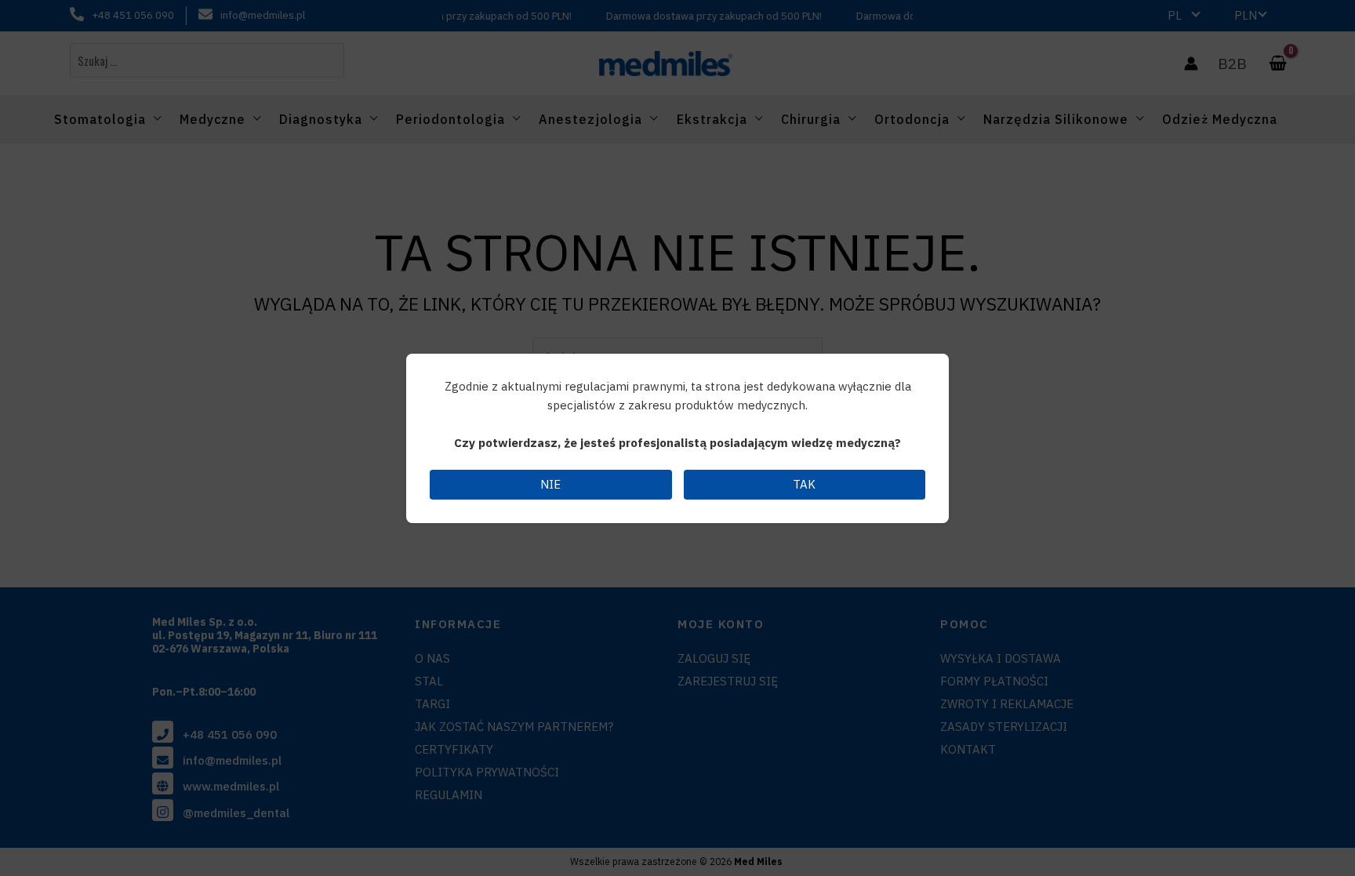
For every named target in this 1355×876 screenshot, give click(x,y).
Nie (550, 484)
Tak (804, 484)
